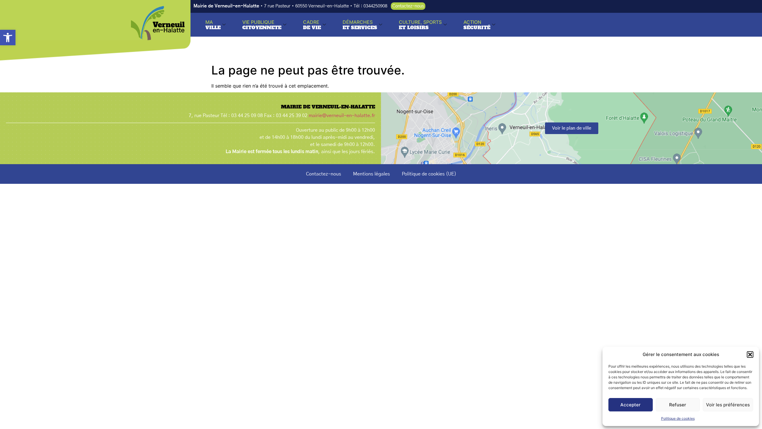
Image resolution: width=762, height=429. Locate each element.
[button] (7, 37)
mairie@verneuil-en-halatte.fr (342, 115)
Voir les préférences (728, 405)
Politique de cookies (678, 418)
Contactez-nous (323, 174)
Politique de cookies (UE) (429, 174)
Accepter (630, 405)
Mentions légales (371, 174)
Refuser (677, 405)
